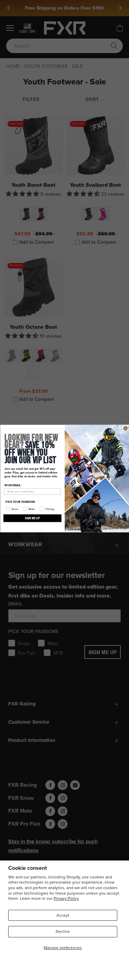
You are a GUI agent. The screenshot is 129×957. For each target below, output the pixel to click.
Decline (63, 931)
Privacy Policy (66, 898)
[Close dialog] (125, 428)
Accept (62, 915)
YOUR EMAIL (12, 485)
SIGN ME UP (32, 518)
